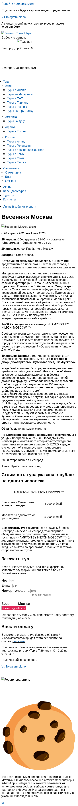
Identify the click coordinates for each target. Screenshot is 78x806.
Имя (5, 580)
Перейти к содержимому (17, 3)
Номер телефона (15, 590)
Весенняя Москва (16, 603)
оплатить (19, 641)
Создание (8, 695)
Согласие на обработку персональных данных (32, 689)
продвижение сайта (31, 695)
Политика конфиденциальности (22, 686)
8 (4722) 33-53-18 (12, 54)
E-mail (6, 585)
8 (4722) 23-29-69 (12, 74)
